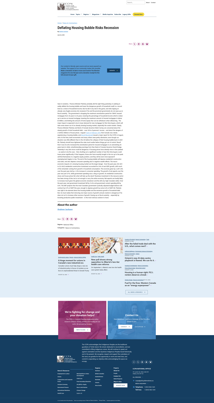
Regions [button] (86, 14)
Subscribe (117, 14)
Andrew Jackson (63, 31)
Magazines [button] (95, 14)
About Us (116, 370)
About (148, 2)
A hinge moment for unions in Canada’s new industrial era (71, 261)
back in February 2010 (93, 133)
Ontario (137, 253)
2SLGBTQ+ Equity (81, 384)
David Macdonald (87, 135)
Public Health (101, 256)
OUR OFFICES (139, 327)
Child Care (79, 378)
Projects (116, 368)
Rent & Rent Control (140, 268)
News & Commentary (70, 23)
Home (72, 14)
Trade (147, 239)
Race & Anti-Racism (82, 387)
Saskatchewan (99, 376)
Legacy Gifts (126, 14)
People (115, 373)
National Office (68, 225)
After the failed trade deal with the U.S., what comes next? (140, 244)
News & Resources (63, 371)
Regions (97, 368)
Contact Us (117, 376)
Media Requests (118, 379)
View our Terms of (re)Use (92, 400)
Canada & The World (130, 239)
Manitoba (97, 379)
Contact (153, 2)
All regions (137, 377)
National (97, 370)
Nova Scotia (98, 385)
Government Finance (63, 387)
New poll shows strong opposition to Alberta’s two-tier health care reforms (105, 262)
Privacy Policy (102, 400)
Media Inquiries (108, 14)
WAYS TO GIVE (80, 330)
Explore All (79, 393)
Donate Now (138, 14)
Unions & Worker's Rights (80, 257)
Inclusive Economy (62, 384)
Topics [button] (78, 14)
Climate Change (128, 279)
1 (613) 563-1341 (149, 387)
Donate (112, 70)
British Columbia (99, 373)
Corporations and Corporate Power (65, 380)
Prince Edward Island (130, 268)
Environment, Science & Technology (143, 251)
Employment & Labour (63, 257)
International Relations (64, 390)
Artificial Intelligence (130, 251)
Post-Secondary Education (84, 381)
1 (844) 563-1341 (150, 390)
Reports (71, 257)
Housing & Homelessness (131, 265)
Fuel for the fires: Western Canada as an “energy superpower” (140, 284)
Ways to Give (118, 381)
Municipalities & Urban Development (83, 374)
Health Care (94, 256)
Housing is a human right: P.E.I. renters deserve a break (139, 273)
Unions (59, 376)
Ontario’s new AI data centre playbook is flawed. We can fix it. (139, 259)
